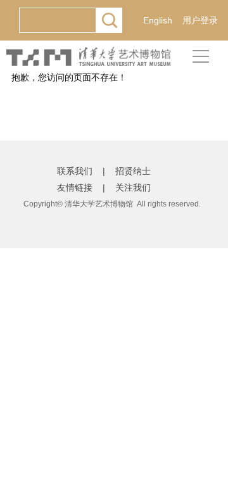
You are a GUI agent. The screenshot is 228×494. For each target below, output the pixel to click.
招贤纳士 (133, 171)
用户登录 (200, 20)
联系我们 (74, 171)
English (157, 20)
